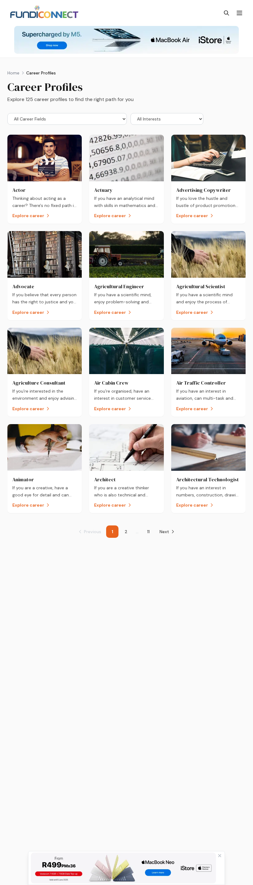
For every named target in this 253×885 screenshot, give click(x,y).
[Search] (226, 13)
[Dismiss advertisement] (219, 855)
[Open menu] (239, 13)
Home (13, 73)
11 (148, 531)
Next (164, 531)
